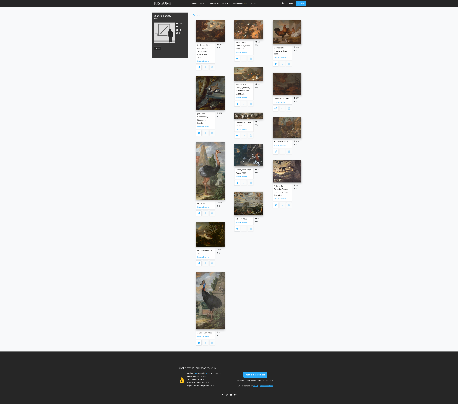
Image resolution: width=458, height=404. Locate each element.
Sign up (301, 3)
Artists (203, 3)
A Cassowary (202, 333)
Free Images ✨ (239, 3)
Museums (214, 3)
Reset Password (266, 386)
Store (252, 3)
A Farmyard (278, 142)
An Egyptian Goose (204, 250)
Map (194, 3)
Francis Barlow (203, 61)
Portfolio (196, 15)
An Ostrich (201, 203)
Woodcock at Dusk (281, 98)
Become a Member (255, 374)
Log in (290, 3)
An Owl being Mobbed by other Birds (243, 45)
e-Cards (225, 3)
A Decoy (239, 219)
